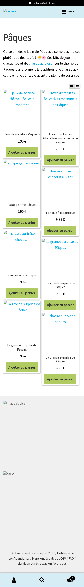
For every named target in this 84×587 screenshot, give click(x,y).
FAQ (71, 558)
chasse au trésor (41, 63)
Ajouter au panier (21, 152)
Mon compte (14, 580)
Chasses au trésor (26, 553)
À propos (60, 563)
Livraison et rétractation (34, 563)
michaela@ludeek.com (44, 3)
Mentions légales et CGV (49, 558)
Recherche (42, 580)
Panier (64, 577)
